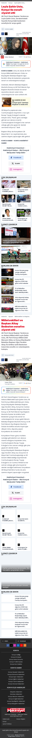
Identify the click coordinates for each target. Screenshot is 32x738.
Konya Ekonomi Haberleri (16, 674)
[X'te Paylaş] (6, 33)
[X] (11, 645)
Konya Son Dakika (16, 664)
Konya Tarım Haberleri (16, 681)
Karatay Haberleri (16, 694)
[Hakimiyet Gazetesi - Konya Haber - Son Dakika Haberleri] (16, 710)
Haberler (4, 3)
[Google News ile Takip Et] (27, 57)
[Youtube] (21, 645)
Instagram (17, 169)
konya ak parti (9, 355)
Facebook (17, 158)
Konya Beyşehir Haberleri (16, 704)
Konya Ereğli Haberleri (16, 699)
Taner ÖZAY (10, 383)
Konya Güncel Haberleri (16, 684)
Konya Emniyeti (16, 657)
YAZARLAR (23, 641)
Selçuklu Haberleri (16, 692)
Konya (10, 3)
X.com (17, 163)
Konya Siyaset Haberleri (16, 672)
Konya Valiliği (16, 655)
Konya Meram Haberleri (16, 696)
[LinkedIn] (18, 645)
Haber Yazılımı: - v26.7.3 (16, 735)
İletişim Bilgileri (21, 719)
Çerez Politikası (7, 724)
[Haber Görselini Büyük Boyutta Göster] (16, 46)
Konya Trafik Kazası (16, 662)
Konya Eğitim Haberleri (16, 679)
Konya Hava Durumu (16, 659)
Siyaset (11, 316)
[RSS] (25, 645)
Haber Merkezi (9, 57)
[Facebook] (7, 645)
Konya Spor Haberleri (16, 677)
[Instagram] (14, 645)
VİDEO (6, 641)
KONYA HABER (9, 29)
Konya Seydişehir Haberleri (16, 701)
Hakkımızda (6, 719)
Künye (4, 721)
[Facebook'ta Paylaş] (2, 33)
